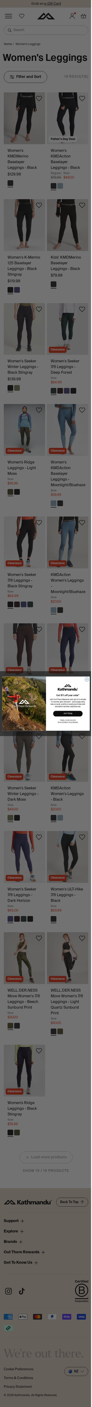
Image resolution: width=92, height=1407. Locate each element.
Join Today (67, 714)
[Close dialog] (87, 679)
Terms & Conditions (63, 722)
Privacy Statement (73, 722)
